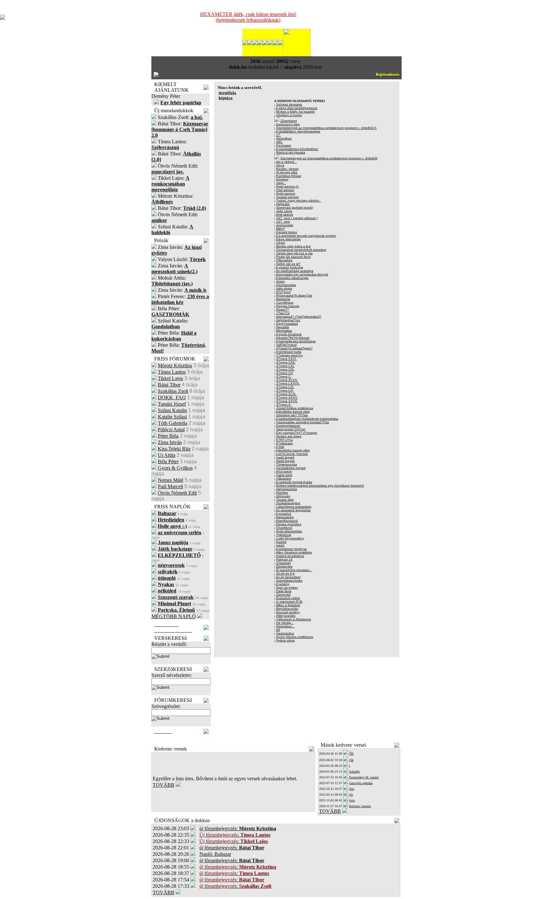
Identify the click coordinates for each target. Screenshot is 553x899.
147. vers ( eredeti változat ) (296, 218)
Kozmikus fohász (288, 176)
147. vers (283, 221)
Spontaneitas (286, 285)
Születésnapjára (288, 503)
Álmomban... (285, 626)
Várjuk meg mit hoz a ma (294, 253)
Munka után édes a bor (293, 246)
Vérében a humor (289, 115)
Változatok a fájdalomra (293, 619)
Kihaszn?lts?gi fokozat (292, 337)
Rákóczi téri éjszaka (290, 152)
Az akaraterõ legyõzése (293, 510)
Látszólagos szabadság (293, 506)
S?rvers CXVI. (286, 359)
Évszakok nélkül (288, 598)
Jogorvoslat (284, 225)
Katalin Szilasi (172, 416)
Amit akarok (284, 214)
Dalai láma (284, 591)
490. (279, 142)
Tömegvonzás (286, 464)
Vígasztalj (283, 563)
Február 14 (284, 559)
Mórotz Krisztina (175, 365)
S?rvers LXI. (285, 387)
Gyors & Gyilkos (175, 468)
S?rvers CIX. (285, 369)
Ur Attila (166, 455)
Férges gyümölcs (288, 524)
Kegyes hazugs (287, 306)
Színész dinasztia (289, 104)
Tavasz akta (285, 499)
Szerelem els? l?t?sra (292, 415)
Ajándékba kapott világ (293, 450)
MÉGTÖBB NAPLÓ (173, 616)
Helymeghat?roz (288, 320)
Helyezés (283, 204)
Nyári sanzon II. (287, 186)
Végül (280, 242)
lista (352, 800)
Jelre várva (284, 211)
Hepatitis (282, 327)
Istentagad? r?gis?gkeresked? (298, 316)
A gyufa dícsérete (289, 334)
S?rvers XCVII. (287, 380)
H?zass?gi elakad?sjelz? (294, 348)
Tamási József (172, 404)
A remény (283, 584)
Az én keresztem (288, 577)
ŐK (351, 753)
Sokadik (354, 771)
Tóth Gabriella (172, 423)
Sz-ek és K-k (285, 573)
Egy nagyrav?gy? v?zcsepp (296, 432)
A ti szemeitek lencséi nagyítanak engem (306, 235)
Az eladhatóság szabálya (294, 271)
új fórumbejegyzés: (237, 828)
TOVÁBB (163, 785)
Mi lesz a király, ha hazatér (295, 111)
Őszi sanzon (285, 190)
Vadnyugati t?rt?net (290, 429)
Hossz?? (282, 309)
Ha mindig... (285, 623)
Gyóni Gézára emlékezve (294, 637)
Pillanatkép (284, 260)
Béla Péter (168, 461)
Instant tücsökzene (290, 556)
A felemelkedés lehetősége (296, 341)
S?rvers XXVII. (287, 401)
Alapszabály (285, 517)
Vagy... (281, 183)
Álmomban (284, 138)
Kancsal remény (288, 612)
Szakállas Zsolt (173, 391)
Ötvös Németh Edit (177, 493)
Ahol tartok (284, 471)
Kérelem (282, 179)
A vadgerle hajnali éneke (294, 482)
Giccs (280, 165)
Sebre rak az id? (288, 264)
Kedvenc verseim (360, 806)
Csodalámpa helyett (291, 468)
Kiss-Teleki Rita (174, 448)
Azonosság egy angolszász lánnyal (302, 274)
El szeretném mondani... (294, 570)
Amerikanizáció (287, 520)
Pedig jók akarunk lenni (293, 257)
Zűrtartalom (288, 121)
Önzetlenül (284, 527)
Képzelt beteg (286, 232)
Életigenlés (284, 566)
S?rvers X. (284, 404)
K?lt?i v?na (284, 440)
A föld (280, 447)
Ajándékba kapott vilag (293, 411)
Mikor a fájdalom (288, 605)
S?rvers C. (284, 376)
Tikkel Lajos (170, 378)
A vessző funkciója (289, 267)
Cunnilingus (284, 302)
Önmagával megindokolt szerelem (301, 249)
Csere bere (284, 475)
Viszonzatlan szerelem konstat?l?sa (302, 422)
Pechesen (283, 145)
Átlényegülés (285, 615)
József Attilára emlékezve (294, 408)
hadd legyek (285, 457)
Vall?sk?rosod (286, 344)
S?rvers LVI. (285, 390)
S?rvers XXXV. (287, 397)
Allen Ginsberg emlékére (294, 552)
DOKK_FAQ (172, 397)
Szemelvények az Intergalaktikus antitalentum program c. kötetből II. (326, 128)
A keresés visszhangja (292, 278)
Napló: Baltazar (215, 854)
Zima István (170, 442)
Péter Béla (168, 436)
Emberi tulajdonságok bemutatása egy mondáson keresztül (320, 485)
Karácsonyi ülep (288, 124)
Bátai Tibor (169, 384)
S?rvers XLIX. (286, 394)
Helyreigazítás (286, 489)
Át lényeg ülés (286, 172)
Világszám (283, 478)
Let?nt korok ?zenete (292, 454)
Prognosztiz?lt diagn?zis (294, 295)
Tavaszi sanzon (287, 197)
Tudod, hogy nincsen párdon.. (298, 200)
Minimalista (284, 330)
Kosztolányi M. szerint (364, 777)
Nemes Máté (170, 480)
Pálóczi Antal (171, 429)
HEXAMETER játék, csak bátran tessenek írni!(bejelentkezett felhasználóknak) (248, 17)
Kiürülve (282, 492)
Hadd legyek (285, 461)
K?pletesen (284, 443)
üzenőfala (227, 92)
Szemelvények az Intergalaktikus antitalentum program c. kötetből (328, 158)
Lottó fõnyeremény (290, 538)
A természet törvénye (291, 549)
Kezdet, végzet (287, 169)
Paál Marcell (170, 486)
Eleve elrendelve (288, 239)
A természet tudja (288, 352)
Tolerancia (283, 535)
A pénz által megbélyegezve (296, 108)
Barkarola (283, 299)
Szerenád (283, 594)
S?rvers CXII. (286, 362)
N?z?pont (283, 292)
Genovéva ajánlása (361, 783)
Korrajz (281, 542)
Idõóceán (283, 496)
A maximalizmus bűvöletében (297, 149)
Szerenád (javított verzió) (294, 207)
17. (278, 135)
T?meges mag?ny (289, 355)
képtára (226, 97)
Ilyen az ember (287, 587)
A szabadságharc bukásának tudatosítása (307, 418)
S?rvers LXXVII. (288, 383)
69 (278, 630)
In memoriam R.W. (289, 601)
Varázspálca (285, 633)
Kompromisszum (288, 425)
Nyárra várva (285, 640)
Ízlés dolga (284, 288)
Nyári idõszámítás (289, 531)
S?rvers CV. (284, 373)
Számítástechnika (289, 580)
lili (351, 794)
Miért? (280, 228)
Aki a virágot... (286, 161)
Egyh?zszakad (287, 323)
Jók (351, 760)
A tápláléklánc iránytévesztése (298, 131)
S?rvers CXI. (285, 366)
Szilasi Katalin (172, 410)
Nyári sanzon (285, 193)
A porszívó (283, 513)
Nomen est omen (288, 436)
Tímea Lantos (172, 372)
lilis (351, 789)
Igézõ (280, 545)
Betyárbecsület (287, 608)
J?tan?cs (283, 313)
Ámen (280, 281)
